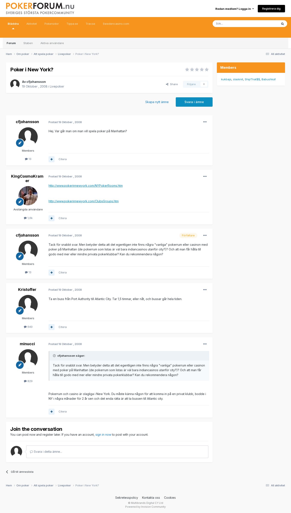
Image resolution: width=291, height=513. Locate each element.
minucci (27, 344)
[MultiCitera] (52, 159)
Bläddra (13, 23)
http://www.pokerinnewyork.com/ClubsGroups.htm (84, 201)
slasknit (238, 79)
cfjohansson (36, 81)
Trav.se (90, 23)
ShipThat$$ (252, 79)
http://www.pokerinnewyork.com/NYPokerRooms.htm (86, 185)
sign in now (103, 434)
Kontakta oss (151, 497)
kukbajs (226, 79)
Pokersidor (52, 23)
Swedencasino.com (116, 23)
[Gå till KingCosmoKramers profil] (28, 195)
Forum (11, 43)
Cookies (170, 497)
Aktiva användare (52, 43)
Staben (28, 43)
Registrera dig (271, 8)
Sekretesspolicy (126, 497)
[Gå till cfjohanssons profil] (15, 84)
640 (30, 326)
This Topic (265, 23)
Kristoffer (27, 289)
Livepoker (57, 86)
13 (29, 159)
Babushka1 (269, 79)
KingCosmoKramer (27, 178)
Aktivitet (31, 23)
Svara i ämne (194, 102)
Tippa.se (72, 23)
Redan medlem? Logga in (233, 8)
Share (173, 84)
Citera (63, 159)
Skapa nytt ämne (157, 102)
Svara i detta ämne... (47, 451)
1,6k (30, 218)
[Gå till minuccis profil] (28, 358)
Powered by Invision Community (145, 506)
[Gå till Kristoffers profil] (28, 304)
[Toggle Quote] (55, 355)
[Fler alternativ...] (205, 122)
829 (30, 381)
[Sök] (282, 23)
